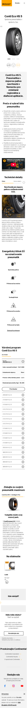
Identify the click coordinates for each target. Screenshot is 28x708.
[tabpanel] (13, 213)
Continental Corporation (12, 654)
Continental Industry (12, 656)
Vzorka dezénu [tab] (17, 181)
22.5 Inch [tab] (5, 354)
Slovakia (17, 3)
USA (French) (12, 705)
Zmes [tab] (3, 181)
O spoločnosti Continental (12, 659)
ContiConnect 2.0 (9, 521)
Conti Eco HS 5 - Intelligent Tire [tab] (11, 494)
